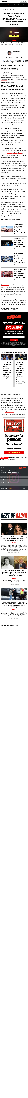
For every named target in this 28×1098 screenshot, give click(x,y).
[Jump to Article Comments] (1, 61)
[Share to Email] (25, 61)
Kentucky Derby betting (15, 153)
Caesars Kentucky (17, 75)
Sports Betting (9, 9)
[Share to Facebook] (6, 61)
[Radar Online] (4, 1)
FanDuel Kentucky (7, 77)
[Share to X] (12, 61)
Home (2, 9)
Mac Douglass (16, 51)
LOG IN (24, 1)
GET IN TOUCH (14, 452)
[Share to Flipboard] (19, 61)
